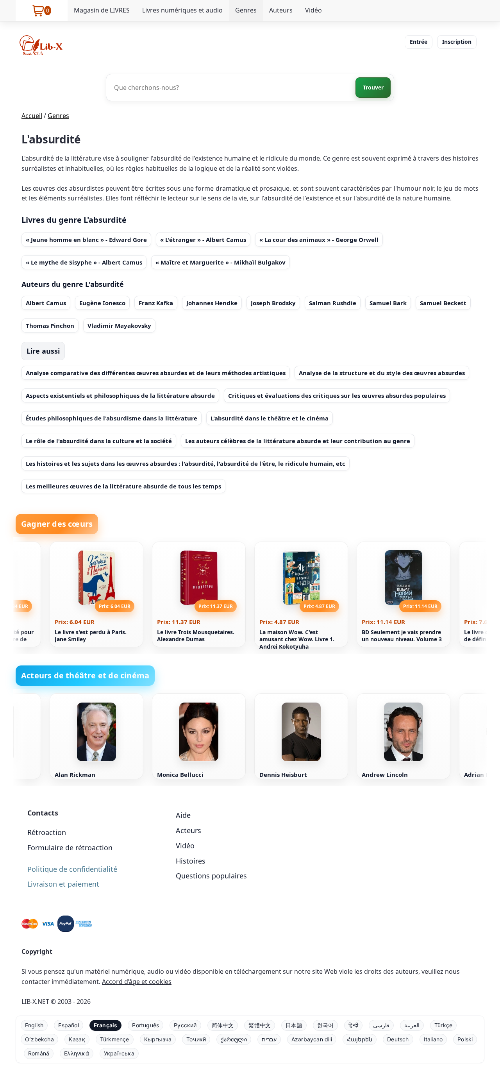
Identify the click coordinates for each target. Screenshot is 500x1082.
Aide (183, 815)
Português (145, 1025)
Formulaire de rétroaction (69, 847)
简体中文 (223, 1025)
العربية (412, 1025)
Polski (465, 1039)
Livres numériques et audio (182, 10)
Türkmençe (114, 1039)
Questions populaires (211, 875)
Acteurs (188, 830)
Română (38, 1053)
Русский (185, 1025)
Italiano (433, 1039)
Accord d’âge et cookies (136, 981)
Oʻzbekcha (39, 1039)
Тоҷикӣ (196, 1039)
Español (68, 1025)
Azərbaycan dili (311, 1039)
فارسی (381, 1025)
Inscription (456, 41)
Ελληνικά (76, 1053)
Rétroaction (46, 832)
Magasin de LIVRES (102, 10)
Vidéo (313, 10)
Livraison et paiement (63, 884)
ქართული (233, 1039)
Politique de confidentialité (72, 869)
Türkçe (443, 1025)
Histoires (190, 861)
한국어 (325, 1025)
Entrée (418, 41)
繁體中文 (259, 1025)
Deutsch (398, 1039)
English (34, 1025)
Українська (119, 1053)
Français (106, 1025)
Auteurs (281, 10)
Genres (246, 10)
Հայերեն (359, 1039)
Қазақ (77, 1039)
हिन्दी (353, 1025)
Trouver (373, 87)
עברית (269, 1039)
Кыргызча (158, 1039)
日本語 (294, 1025)
